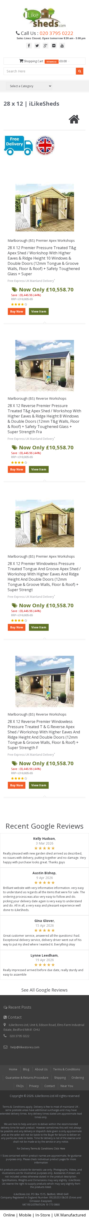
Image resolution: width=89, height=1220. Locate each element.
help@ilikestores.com (24, 1047)
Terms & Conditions (66, 1069)
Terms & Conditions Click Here (48, 1148)
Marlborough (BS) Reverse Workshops (37, 398)
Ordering (77, 1078)
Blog (26, 1069)
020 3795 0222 (56, 33)
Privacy (34, 1086)
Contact (49, 1086)
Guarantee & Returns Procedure (26, 1078)
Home (13, 1069)
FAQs (19, 1086)
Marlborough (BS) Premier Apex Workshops (41, 240)
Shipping (60, 1078)
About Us (41, 1069)
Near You (67, 1086)
